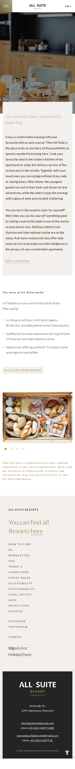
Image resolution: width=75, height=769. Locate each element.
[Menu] (6, 6)
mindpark (55, 750)
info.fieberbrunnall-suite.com (37, 723)
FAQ (12, 560)
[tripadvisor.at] (18, 649)
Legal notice (20, 594)
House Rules (20, 577)
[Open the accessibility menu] (67, 752)
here (37, 531)
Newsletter (19, 555)
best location (17, 260)
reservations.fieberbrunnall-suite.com (37, 735)
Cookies (16, 611)
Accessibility (20, 583)
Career (15, 636)
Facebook (17, 621)
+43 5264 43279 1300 (41, 727)
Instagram (18, 626)
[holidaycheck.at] (20, 656)
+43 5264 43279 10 (41, 740)
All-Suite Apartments (22, 370)
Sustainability (22, 588)
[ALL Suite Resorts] (37, 8)
